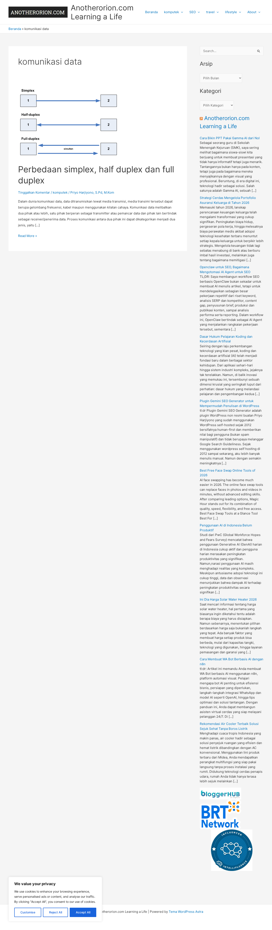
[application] (181, 12)
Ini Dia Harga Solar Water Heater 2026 (228, 599)
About (251, 12)
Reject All (55, 912)
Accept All (83, 912)
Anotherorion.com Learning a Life (102, 12)
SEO (192, 12)
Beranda (151, 12)
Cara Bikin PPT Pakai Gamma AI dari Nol (230, 138)
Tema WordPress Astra (186, 912)
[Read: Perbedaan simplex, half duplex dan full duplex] (69, 123)
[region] (55, 899)
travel (210, 12)
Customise (27, 912)
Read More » (27, 236)
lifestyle (231, 12)
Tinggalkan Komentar (34, 192)
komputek (171, 12)
